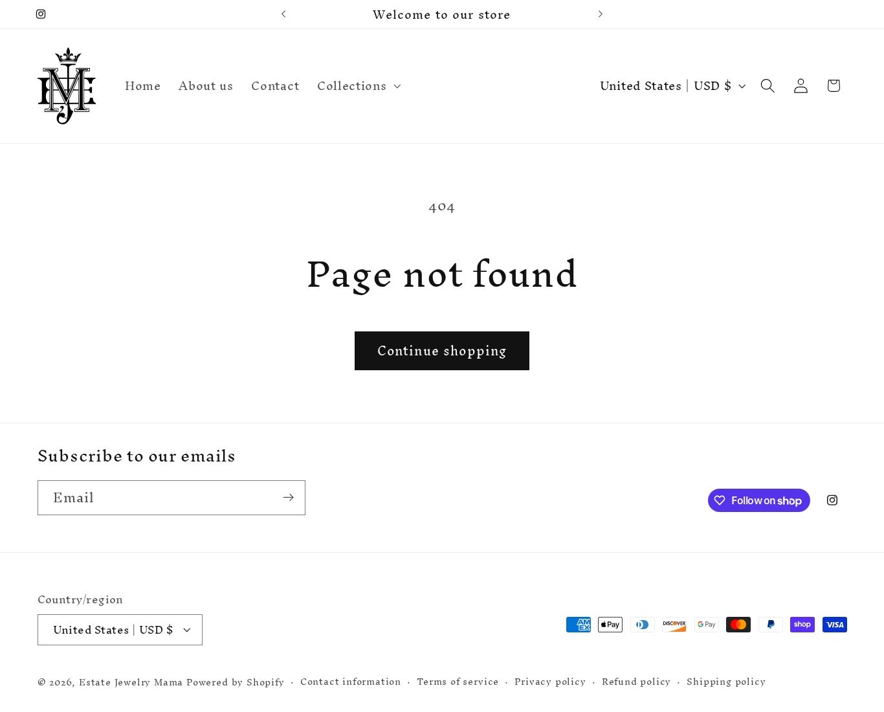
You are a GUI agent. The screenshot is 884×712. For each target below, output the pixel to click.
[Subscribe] (288, 497)
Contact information (350, 681)
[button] (357, 86)
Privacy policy (550, 681)
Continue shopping (442, 351)
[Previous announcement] (283, 14)
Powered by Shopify (235, 682)
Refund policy (636, 681)
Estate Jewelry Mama (131, 682)
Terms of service (458, 681)
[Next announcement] (600, 14)
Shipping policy (726, 681)
